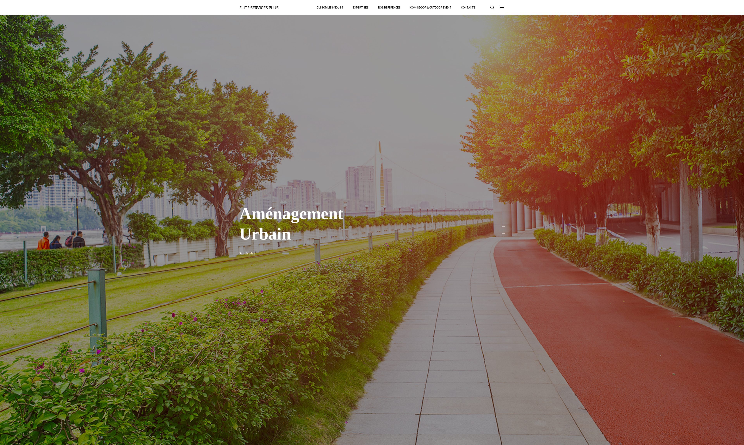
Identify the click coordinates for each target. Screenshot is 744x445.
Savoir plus (247, 254)
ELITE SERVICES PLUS (258, 7)
